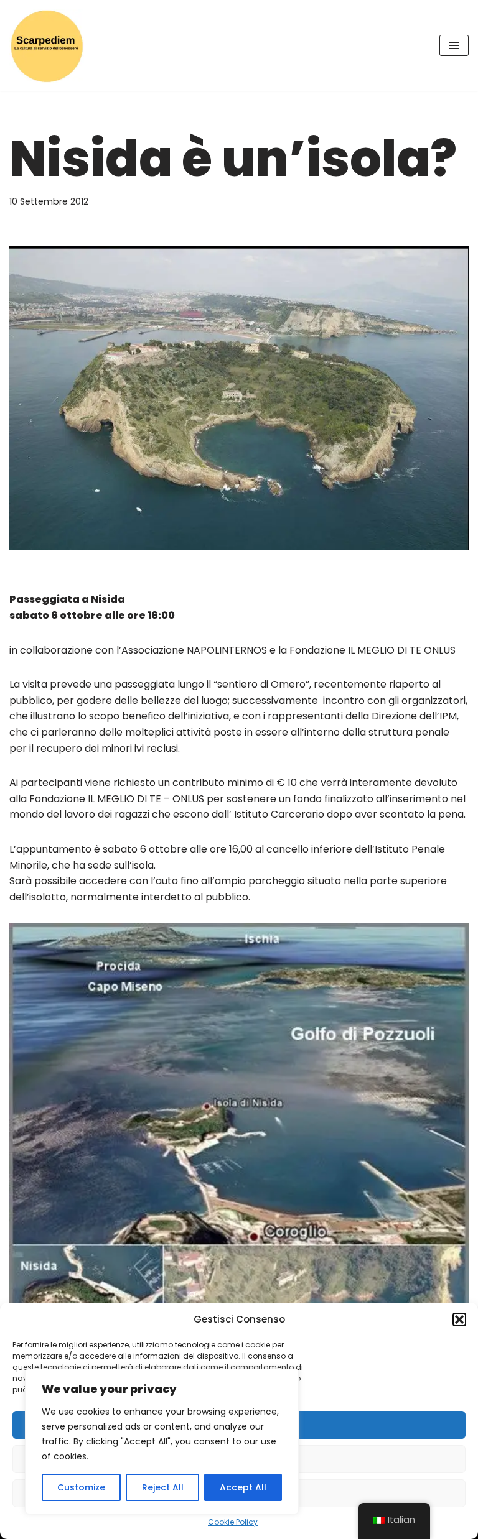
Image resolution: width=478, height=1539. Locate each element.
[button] (459, 1319)
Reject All (163, 1487)
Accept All (243, 1487)
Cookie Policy (233, 1522)
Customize (81, 1487)
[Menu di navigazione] (454, 45)
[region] (162, 1441)
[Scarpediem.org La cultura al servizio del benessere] (46, 46)
